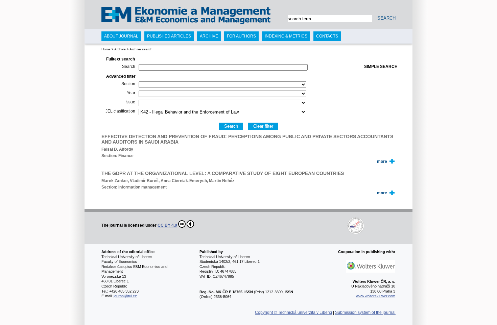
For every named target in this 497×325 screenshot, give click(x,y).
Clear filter (263, 126)
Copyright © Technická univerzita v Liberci (293, 312)
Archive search (140, 49)
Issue (130, 102)
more (382, 161)
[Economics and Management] (129, 16)
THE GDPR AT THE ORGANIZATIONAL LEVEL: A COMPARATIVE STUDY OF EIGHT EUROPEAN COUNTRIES (222, 173)
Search (128, 66)
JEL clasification (120, 111)
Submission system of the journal (365, 312)
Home (106, 49)
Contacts (327, 36)
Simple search (381, 66)
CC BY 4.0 (167, 225)
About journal (121, 36)
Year (131, 93)
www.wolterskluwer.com (375, 296)
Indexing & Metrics (286, 36)
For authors (241, 36)
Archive (120, 49)
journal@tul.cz (125, 296)
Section (128, 83)
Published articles (169, 36)
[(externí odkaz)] (279, 225)
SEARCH (386, 18)
